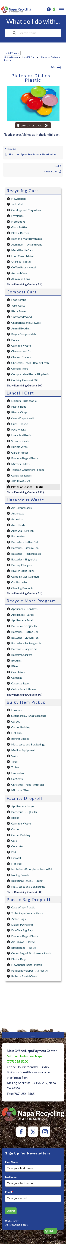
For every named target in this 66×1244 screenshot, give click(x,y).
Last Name (11, 1177)
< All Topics (12, 53)
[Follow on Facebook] (21, 1131)
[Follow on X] (33, 1131)
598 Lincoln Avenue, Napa (24, 1056)
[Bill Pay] (54, 9)
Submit (11, 1210)
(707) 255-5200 (17, 1061)
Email (9, 1192)
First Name (11, 1162)
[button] (56, 67)
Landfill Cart (32, 125)
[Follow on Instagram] (45, 1131)
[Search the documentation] (14, 33)
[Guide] (49, 9)
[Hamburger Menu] (61, 9)
